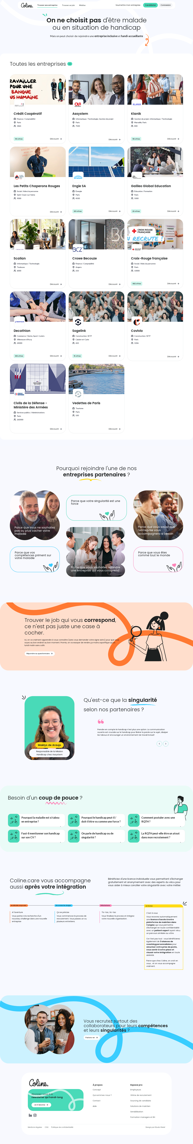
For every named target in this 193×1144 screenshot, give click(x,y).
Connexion (166, 5)
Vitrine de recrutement (141, 1095)
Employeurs (135, 1089)
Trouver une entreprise (47, 5)
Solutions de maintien (140, 1106)
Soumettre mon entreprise (128, 5)
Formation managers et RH (142, 1117)
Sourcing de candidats (140, 1100)
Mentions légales (35, 1127)
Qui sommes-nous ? (102, 1095)
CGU (46, 1127)
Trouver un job (68, 5)
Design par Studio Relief (155, 1127)
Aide (95, 1106)
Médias (82, 5)
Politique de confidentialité (62, 1127)
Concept (97, 1089)
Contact (96, 1100)
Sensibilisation (136, 1111)
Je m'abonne (39, 1105)
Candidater (150, 5)
